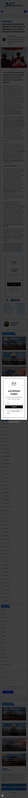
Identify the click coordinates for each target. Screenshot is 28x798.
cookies (8, 412)
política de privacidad (16, 411)
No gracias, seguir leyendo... (14, 421)
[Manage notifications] (2, 795)
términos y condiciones (15, 410)
